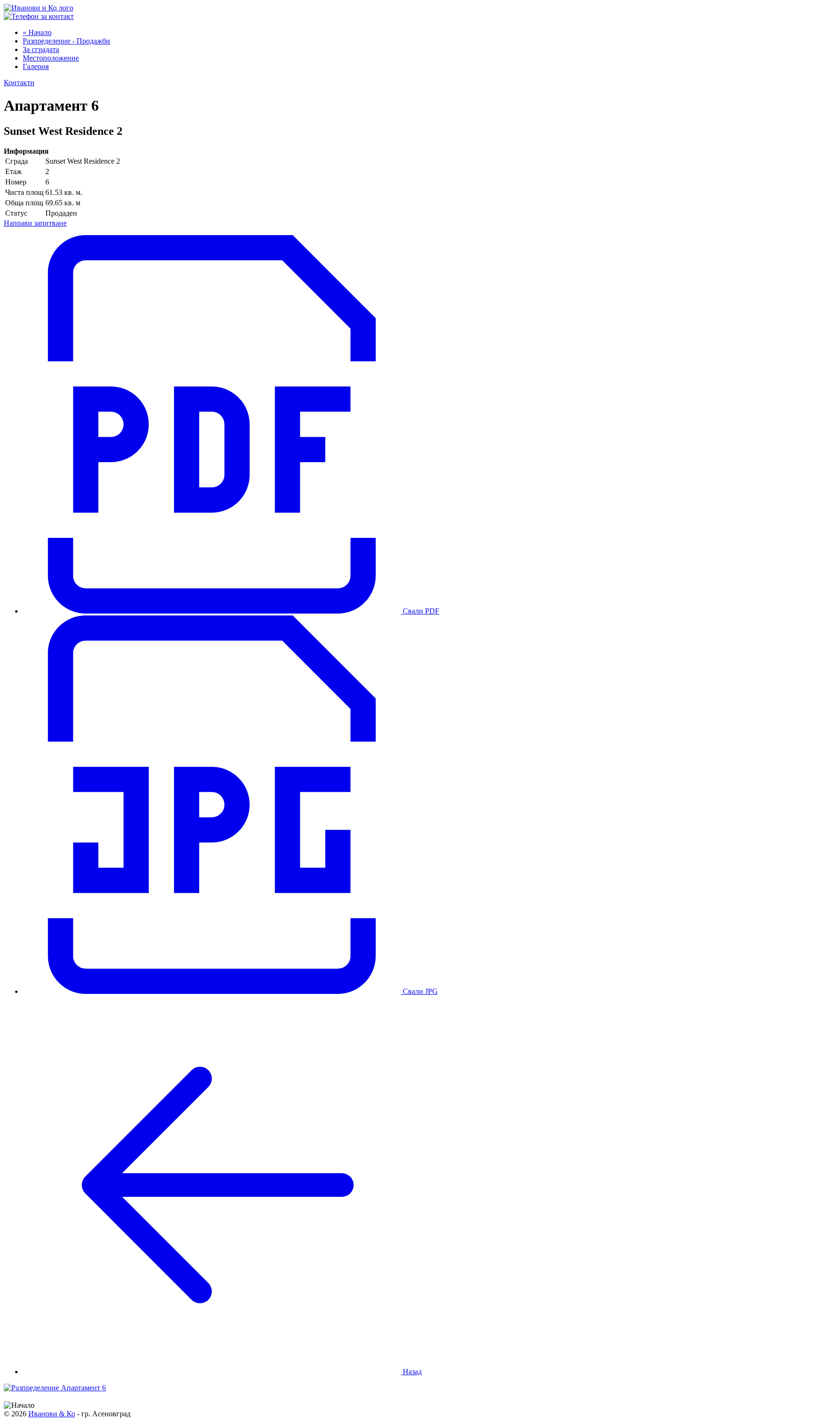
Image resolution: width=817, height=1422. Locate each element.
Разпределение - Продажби (66, 41)
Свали (420, 611)
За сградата (41, 49)
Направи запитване (35, 223)
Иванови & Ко (51, 1414)
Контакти (19, 83)
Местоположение (51, 58)
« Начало (37, 32)
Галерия (36, 66)
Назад (411, 1372)
